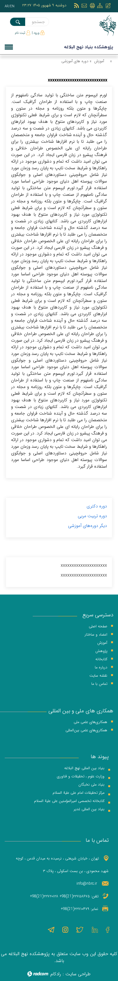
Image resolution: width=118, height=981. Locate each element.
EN (12, 6)
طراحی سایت (78, 974)
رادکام (55, 974)
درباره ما (101, 667)
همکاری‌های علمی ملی (90, 722)
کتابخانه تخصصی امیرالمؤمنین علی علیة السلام (69, 801)
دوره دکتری (97, 506)
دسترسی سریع (97, 615)
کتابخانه (101, 659)
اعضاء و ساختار (96, 634)
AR (7, 6)
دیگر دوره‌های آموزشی (87, 525)
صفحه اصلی (98, 626)
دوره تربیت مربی (92, 515)
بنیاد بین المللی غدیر (89, 809)
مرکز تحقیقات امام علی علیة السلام (78, 793)
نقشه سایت (98, 676)
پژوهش (101, 651)
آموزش (99, 61)
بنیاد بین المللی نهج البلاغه (84, 768)
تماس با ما (99, 684)
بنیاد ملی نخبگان (91, 784)
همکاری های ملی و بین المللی (80, 711)
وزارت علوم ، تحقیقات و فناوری (80, 776)
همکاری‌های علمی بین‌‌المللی (86, 730)
